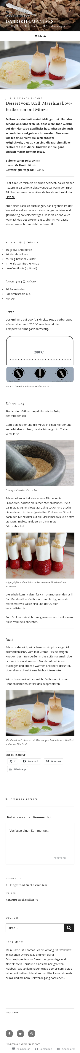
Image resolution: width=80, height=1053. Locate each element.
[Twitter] (20, 1033)
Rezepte (32, 799)
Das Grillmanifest (31, 22)
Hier (50, 973)
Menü (42, 36)
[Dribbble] (31, 1033)
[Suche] (69, 928)
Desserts (17, 799)
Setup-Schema (13, 386)
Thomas (37, 98)
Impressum (13, 1012)
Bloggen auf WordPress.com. (23, 1044)
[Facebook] (9, 1033)
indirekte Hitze (46, 319)
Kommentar (60, 857)
